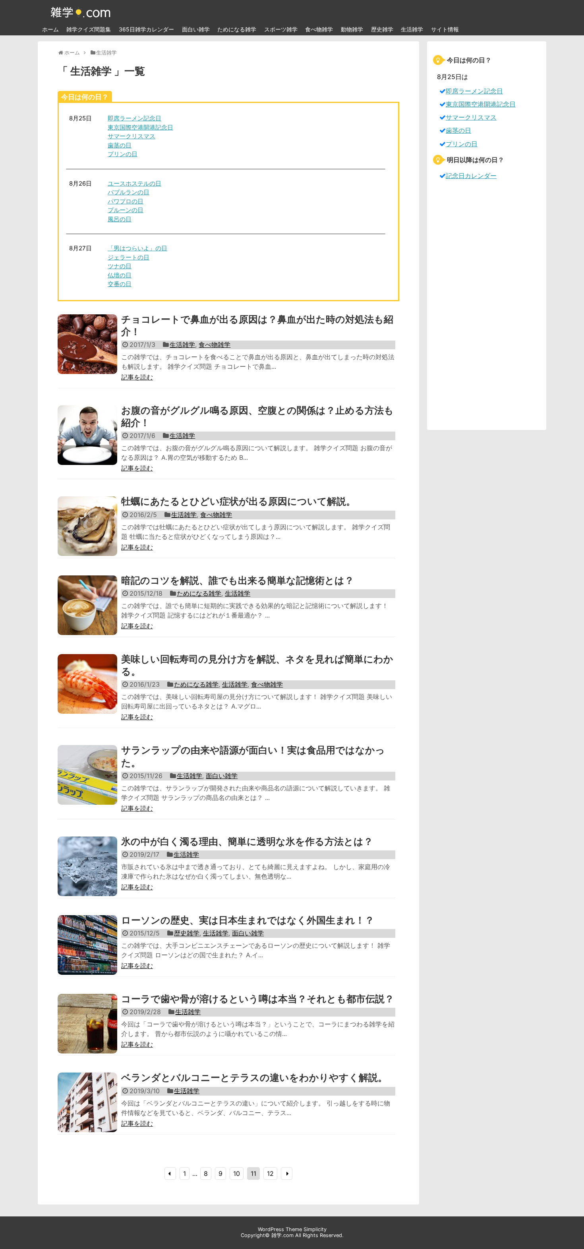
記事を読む (137, 377)
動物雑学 (352, 29)
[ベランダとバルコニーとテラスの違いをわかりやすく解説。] (87, 1111)
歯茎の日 (119, 145)
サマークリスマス (131, 136)
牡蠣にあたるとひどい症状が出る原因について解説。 (238, 501)
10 (236, 1173)
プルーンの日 (125, 210)
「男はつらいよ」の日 (137, 248)
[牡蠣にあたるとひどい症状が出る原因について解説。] (87, 534)
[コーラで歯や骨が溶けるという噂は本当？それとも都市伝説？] (87, 1032)
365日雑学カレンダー (146, 29)
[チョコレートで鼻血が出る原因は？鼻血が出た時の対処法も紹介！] (87, 352)
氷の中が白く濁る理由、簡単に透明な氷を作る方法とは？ (247, 841)
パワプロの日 (125, 201)
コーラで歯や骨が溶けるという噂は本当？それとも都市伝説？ (257, 999)
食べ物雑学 (319, 29)
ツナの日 (119, 266)
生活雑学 (412, 29)
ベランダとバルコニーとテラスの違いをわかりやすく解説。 (254, 1077)
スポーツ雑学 (281, 29)
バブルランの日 (128, 192)
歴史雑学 (382, 29)
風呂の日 (119, 219)
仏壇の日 (119, 275)
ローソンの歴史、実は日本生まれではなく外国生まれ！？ (247, 920)
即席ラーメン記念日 (134, 118)
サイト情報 (445, 29)
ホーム (50, 29)
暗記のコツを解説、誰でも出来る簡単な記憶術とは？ (237, 580)
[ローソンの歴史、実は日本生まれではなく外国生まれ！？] (87, 953)
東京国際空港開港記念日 (140, 127)
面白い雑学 (196, 29)
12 (270, 1173)
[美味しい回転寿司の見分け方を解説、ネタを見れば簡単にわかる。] (87, 692)
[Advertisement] (486, 305)
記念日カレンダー (471, 176)
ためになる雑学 (236, 29)
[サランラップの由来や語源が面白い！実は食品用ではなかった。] (87, 783)
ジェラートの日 (128, 257)
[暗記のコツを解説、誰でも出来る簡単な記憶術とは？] (87, 614)
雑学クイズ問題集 (88, 29)
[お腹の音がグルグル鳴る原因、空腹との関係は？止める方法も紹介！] (87, 443)
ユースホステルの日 (134, 183)
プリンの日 (122, 154)
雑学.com (282, 1235)
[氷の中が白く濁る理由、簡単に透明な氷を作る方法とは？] (87, 875)
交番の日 (119, 284)
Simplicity (315, 1229)
